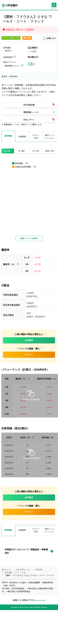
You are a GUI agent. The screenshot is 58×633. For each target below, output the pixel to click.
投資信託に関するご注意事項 (20, 29)
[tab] (8, 530)
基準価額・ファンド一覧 (15, 572)
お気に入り (51, 38)
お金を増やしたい (23, 569)
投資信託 (39, 569)
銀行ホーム (6, 569)
